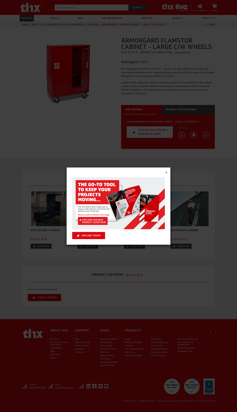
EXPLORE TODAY (91, 235)
